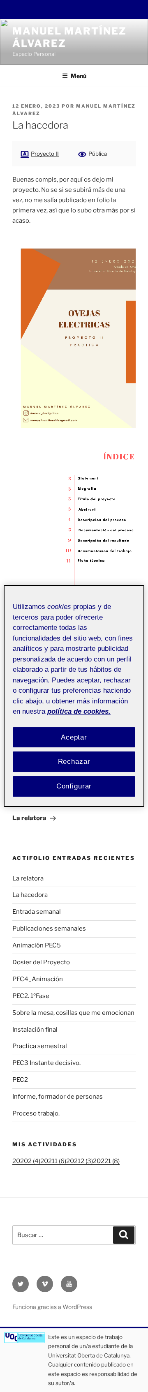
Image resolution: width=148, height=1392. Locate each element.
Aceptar (74, 737)
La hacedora (30, 895)
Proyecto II (45, 153)
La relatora (28, 878)
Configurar (74, 786)
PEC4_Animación (37, 979)
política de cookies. (79, 711)
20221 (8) (106, 1161)
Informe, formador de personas (57, 1096)
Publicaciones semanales (49, 928)
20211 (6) (53, 1161)
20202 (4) (26, 1161)
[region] (74, 696)
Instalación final (35, 1029)
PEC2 (20, 1079)
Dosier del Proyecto (41, 962)
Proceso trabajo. (36, 1113)
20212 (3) (79, 1161)
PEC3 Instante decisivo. (46, 1063)
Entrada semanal (36, 911)
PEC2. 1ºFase (30, 996)
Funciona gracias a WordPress (52, 1306)
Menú (78, 75)
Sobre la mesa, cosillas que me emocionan (73, 1012)
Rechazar (74, 761)
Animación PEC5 (36, 945)
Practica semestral (39, 1046)
